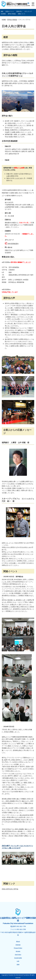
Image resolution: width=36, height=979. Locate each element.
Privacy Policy (18, 948)
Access (18, 951)
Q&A (18, 964)
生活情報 (3, 14)
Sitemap (18, 945)
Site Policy (18, 954)
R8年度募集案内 (13, 243)
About (18, 941)
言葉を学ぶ (19, 11)
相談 (2, 11)
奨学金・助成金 (12, 14)
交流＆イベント (10, 11)
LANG (28, 5)
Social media (18, 958)
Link (18, 961)
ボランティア (28, 11)
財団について (21, 14)
